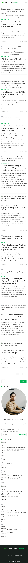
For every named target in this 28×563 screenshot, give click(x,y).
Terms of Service (18, 555)
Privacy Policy (9, 555)
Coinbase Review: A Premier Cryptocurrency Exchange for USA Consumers (13, 207)
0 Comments (16, 450)
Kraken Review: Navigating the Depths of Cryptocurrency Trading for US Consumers (13, 167)
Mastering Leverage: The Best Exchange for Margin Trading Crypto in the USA (13, 247)
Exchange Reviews (5, 19)
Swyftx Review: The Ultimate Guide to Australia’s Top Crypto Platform (13, 24)
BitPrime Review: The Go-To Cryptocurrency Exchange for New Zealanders (13, 128)
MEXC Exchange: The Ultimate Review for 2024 (13, 60)
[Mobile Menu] (26, 2)
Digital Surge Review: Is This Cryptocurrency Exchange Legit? (13, 94)
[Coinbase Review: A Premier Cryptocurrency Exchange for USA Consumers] (3, 531)
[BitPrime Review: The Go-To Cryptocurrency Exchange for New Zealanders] (3, 493)
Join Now (22, 434)
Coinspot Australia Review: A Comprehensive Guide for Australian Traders (13, 316)
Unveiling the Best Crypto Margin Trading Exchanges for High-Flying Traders (13, 281)
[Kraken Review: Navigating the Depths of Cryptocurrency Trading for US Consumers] (3, 513)
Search (3, 379)
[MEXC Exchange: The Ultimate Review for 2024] (3, 463)
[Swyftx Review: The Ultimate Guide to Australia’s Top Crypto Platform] (3, 449)
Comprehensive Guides (6, 347)
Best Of (3, 242)
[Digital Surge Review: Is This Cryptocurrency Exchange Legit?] (3, 476)
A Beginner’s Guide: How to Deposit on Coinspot (12, 351)
